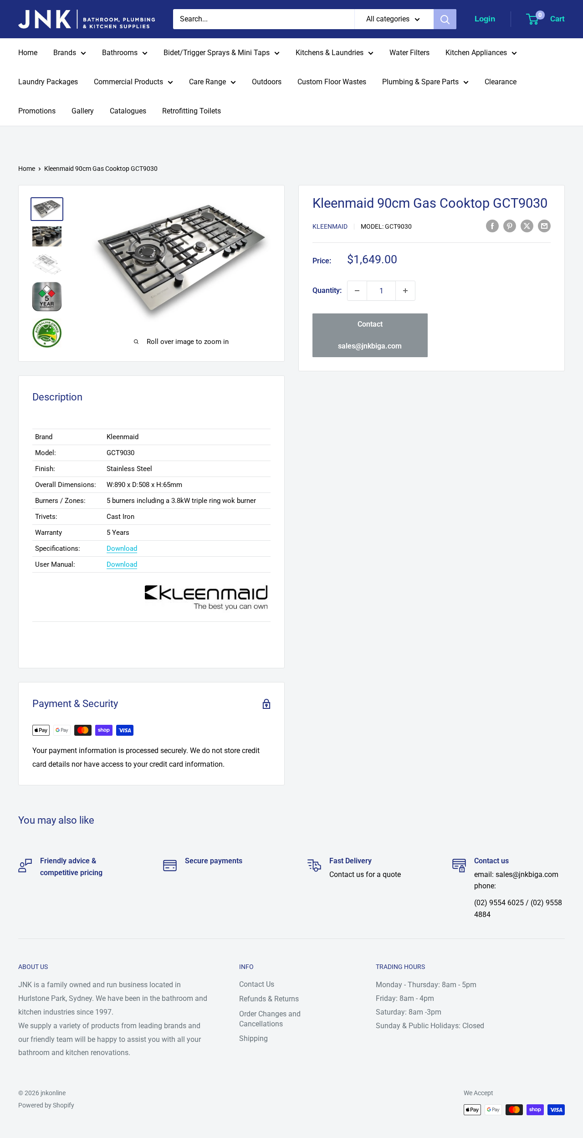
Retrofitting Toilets (191, 111)
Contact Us (256, 984)
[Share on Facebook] (492, 226)
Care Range (207, 81)
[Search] (445, 19)
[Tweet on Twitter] (527, 226)
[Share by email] (544, 226)
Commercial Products (128, 81)
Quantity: (327, 290)
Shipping (253, 1038)
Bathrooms (120, 52)
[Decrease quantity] (357, 290)
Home (27, 52)
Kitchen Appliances (476, 52)
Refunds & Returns (269, 998)
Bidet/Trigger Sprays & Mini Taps (217, 52)
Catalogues (128, 111)
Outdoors (266, 81)
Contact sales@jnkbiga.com (370, 335)
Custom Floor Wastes (331, 81)
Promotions (37, 111)
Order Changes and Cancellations (270, 1019)
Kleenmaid (330, 226)
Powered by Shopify (46, 1105)
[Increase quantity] (405, 290)
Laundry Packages (48, 81)
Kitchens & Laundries (329, 52)
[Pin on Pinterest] (509, 226)
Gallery (83, 111)
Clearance (501, 81)
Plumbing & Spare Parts (420, 81)
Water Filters (409, 52)
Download (122, 548)
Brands (64, 52)
